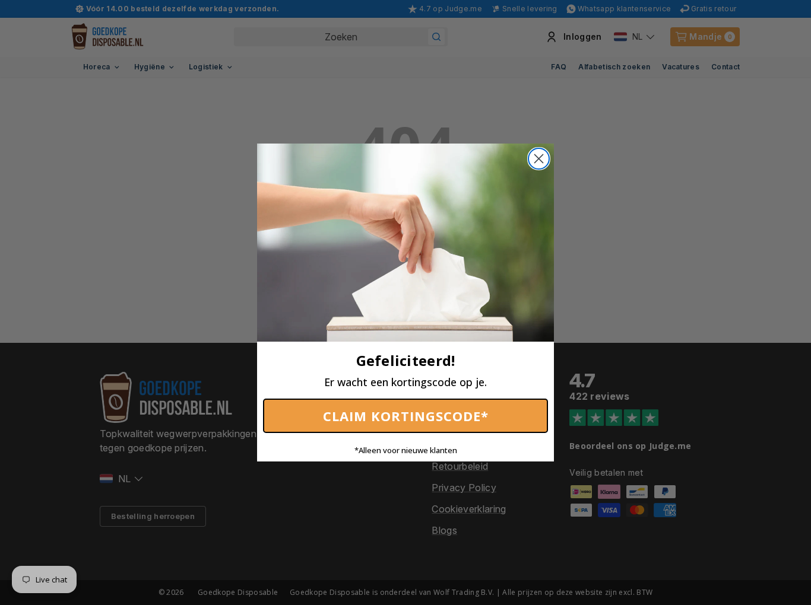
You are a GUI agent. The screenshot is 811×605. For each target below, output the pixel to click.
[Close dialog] (538, 158)
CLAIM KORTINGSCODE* (406, 416)
